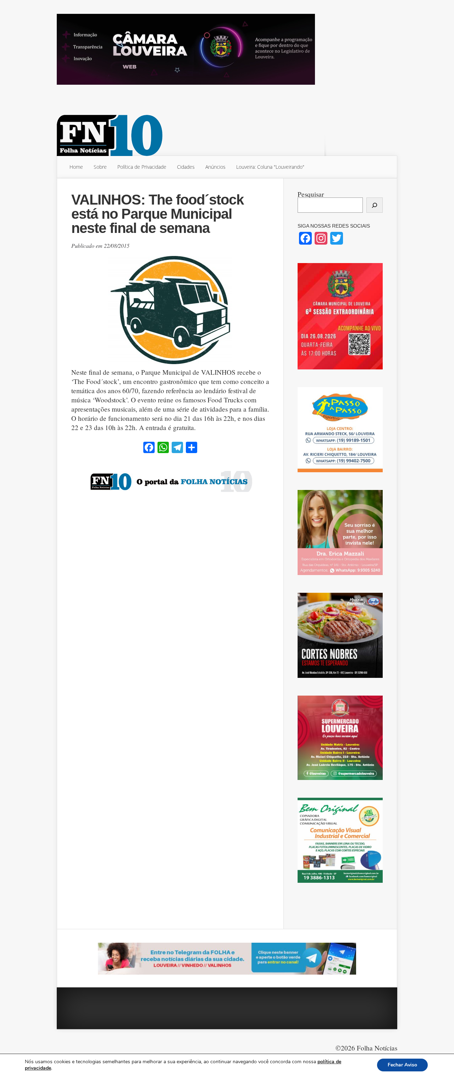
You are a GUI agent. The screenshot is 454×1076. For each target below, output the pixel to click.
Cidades (186, 166)
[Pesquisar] (374, 205)
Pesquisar (311, 194)
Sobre (100, 166)
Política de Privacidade (141, 166)
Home (76, 166)
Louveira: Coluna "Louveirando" (270, 166)
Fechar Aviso (402, 1064)
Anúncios (215, 166)
